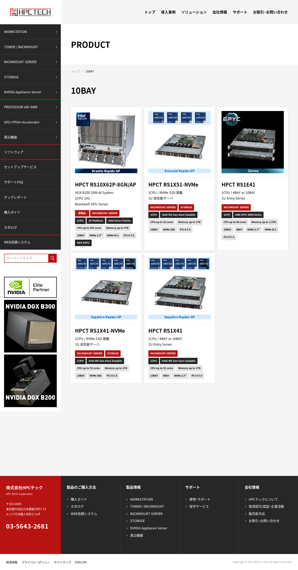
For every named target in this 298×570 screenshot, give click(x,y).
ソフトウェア (14, 152)
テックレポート (15, 197)
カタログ (10, 227)
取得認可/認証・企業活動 (266, 506)
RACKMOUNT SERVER (20, 61)
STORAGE (11, 76)
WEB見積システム (17, 242)
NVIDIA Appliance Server (22, 91)
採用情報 (11, 562)
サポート (240, 12)
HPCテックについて (263, 499)
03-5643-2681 (27, 526)
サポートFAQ (13, 181)
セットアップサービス (20, 166)
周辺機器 (10, 137)
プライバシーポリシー (35, 562)
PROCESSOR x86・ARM (20, 106)
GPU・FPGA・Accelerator (22, 122)
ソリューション (194, 12)
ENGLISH (81, 562)
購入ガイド (12, 212)
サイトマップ (62, 562)
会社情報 (219, 12)
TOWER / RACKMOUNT (21, 46)
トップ (149, 12)
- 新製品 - (82, 213)
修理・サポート (199, 499)
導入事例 (168, 12)
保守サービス (199, 506)
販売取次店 (257, 513)
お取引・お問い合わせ (270, 12)
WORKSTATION (15, 31)
